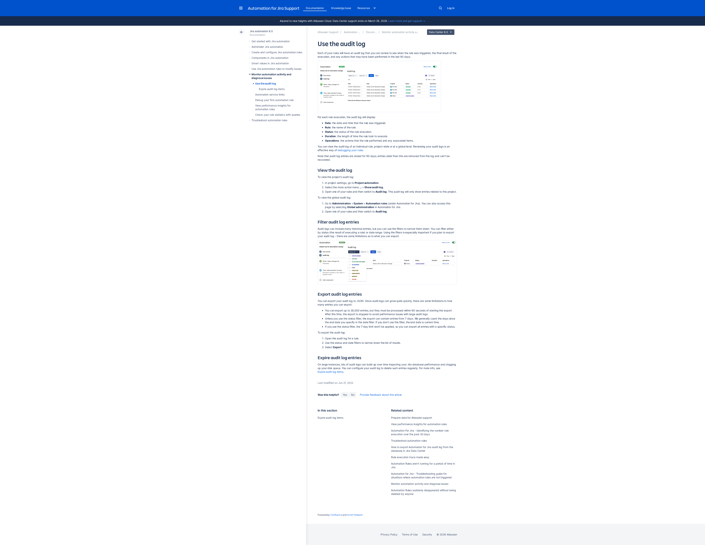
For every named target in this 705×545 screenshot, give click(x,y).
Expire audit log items (271, 89)
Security (427, 534)
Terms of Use (409, 534)
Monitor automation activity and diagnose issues (419, 483)
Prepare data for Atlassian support (411, 417)
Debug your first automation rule (274, 100)
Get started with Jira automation (271, 41)
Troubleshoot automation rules (269, 120)
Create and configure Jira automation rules (277, 52)
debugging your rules (350, 150)
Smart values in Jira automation (270, 63)
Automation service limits (270, 94)
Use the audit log (265, 83)
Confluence (336, 514)
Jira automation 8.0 (261, 31)
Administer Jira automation (267, 46)
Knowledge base (341, 8)
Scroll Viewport (354, 514)
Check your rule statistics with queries (277, 114)
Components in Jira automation (270, 57)
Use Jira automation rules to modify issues (276, 68)
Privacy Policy (389, 534)
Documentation (315, 8)
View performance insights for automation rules (419, 424)
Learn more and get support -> (406, 20)
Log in (450, 8)
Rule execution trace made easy (410, 457)
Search (440, 8)
